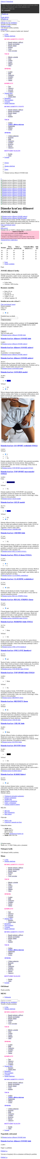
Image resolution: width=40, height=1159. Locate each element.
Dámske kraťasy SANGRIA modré (14, 372)
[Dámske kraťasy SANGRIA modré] (12, 368)
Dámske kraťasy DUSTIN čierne (13, 746)
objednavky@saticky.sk (16, 833)
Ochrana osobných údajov (12, 804)
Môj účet (7, 811)
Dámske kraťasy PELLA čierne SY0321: (16, 555)
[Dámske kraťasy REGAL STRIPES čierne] (14, 596)
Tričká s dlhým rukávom (16, 124)
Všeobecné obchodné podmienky (14, 796)
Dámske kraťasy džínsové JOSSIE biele (16, 339)
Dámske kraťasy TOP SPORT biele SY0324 (17, 673)
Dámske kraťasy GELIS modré (13, 502)
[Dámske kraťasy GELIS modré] (11, 498)
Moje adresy (8, 814)
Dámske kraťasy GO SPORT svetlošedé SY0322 (19, 446)
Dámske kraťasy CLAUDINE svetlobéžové (17, 579)
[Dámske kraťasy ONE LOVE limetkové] (13, 647)
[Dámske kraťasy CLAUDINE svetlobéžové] (14, 575)
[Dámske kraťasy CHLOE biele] (11, 720)
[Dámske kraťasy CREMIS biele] (11, 529)
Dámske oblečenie (9, 36)
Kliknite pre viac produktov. (9, 23)
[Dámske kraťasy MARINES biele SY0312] (14, 618)
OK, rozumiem (5, 10)
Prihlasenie (7, 997)
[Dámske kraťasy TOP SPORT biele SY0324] (15, 669)
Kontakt (6, 157)
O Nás (6, 34)
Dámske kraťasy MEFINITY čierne (14, 701)
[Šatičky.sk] (4, 14)
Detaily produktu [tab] (9, 264)
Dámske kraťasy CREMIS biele (13, 533)
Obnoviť (3, 1)
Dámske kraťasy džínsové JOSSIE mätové (17, 347)
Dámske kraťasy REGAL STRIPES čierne (17, 600)
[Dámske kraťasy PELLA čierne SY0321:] (14, 551)
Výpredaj (7, 102)
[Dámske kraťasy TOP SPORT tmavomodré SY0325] (17, 468)
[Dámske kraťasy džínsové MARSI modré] (20, 218)
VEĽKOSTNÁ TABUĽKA (9, 240)
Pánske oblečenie (9, 103)
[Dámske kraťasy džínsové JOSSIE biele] (13, 189)
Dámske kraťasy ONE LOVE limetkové (16, 650)
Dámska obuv (8, 93)
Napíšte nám (8, 799)
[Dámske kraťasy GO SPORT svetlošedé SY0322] (18, 442)
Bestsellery (7, 98)
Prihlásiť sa (4, 1151)
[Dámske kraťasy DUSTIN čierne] (11, 742)
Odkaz (3, 308)
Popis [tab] (6, 262)
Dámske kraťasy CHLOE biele (12, 723)
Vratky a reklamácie (10, 803)
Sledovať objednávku (10, 801)
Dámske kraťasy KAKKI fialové (13, 774)
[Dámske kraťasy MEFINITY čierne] (12, 697)
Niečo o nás (7, 820)
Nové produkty (8, 100)
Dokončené (9, 1)
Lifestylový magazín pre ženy (13, 822)
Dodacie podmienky (10, 798)
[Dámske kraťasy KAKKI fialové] (11, 770)
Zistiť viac (12, 8)
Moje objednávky (9, 812)
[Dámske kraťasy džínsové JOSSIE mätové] (20, 216)
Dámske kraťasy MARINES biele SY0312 (17, 622)
